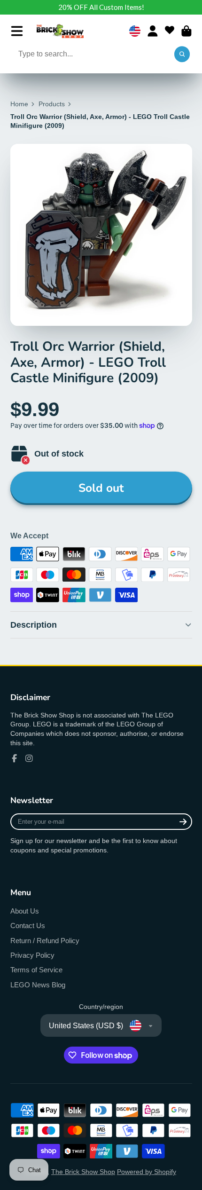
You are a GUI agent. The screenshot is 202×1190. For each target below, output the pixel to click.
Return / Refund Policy (44, 941)
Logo (60, 31)
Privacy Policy (32, 955)
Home (19, 104)
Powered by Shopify (146, 1171)
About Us (24, 911)
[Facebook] (14, 758)
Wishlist (169, 31)
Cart (186, 31)
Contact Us (27, 926)
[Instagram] (29, 758)
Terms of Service (36, 970)
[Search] (182, 55)
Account (152, 31)
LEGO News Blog (37, 985)
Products (52, 104)
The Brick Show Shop (83, 1171)
